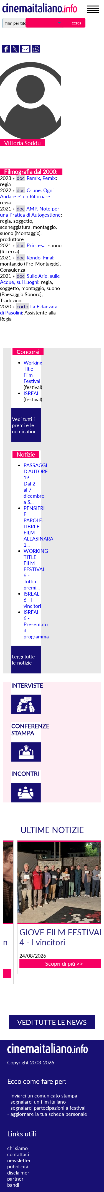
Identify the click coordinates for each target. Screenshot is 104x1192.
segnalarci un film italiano (38, 1102)
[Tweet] (15, 51)
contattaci (18, 1154)
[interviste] (26, 712)
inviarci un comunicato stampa (44, 1095)
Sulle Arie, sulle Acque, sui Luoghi (30, 279)
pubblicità (17, 1166)
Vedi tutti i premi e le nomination (24, 425)
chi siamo (17, 1148)
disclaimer (18, 1172)
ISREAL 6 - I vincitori (32, 600)
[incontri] (26, 800)
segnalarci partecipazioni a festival (48, 1108)
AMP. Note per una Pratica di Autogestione (30, 211)
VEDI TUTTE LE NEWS (52, 1022)
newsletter (19, 1160)
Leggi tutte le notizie (23, 659)
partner (15, 1179)
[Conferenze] (26, 760)
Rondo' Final (40, 257)
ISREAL (31, 393)
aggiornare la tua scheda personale (49, 1114)
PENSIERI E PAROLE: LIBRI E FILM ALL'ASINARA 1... (38, 526)
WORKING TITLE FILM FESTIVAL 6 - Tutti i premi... (36, 569)
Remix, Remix (41, 178)
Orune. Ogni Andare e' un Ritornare (27, 193)
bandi (13, 1185)
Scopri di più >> (55, 963)
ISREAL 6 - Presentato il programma (36, 624)
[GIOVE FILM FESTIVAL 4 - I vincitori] (55, 882)
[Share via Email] (26, 51)
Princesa (36, 245)
